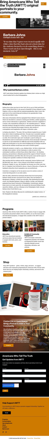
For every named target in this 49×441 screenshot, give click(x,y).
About (4, 425)
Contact (4, 427)
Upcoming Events (7, 423)
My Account (5, 429)
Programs (5, 419)
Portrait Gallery (6, 421)
